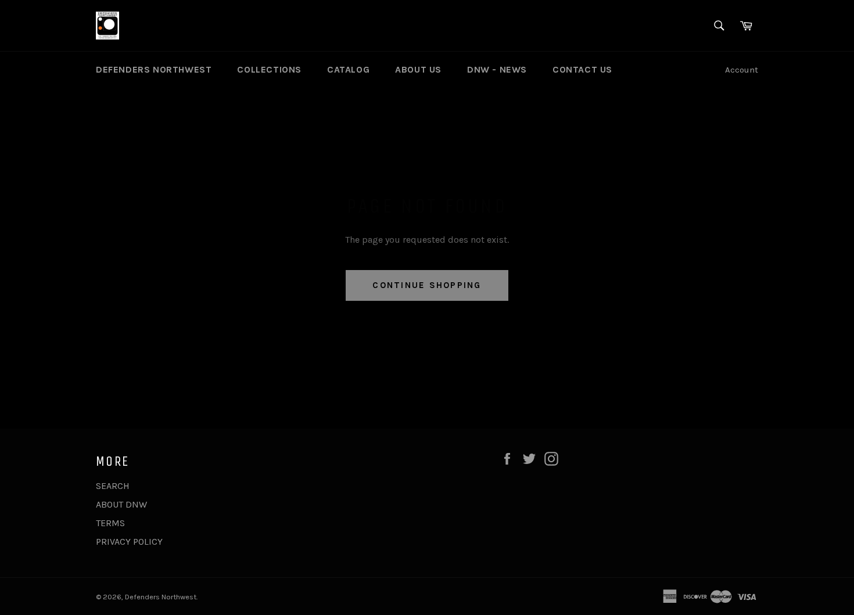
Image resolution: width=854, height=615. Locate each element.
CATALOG (348, 69)
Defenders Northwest (160, 596)
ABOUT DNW (121, 504)
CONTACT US (582, 69)
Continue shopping (426, 285)
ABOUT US (418, 69)
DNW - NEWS (497, 69)
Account (741, 69)
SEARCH (113, 485)
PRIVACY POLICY (129, 541)
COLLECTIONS (269, 69)
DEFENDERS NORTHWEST (153, 69)
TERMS (110, 522)
